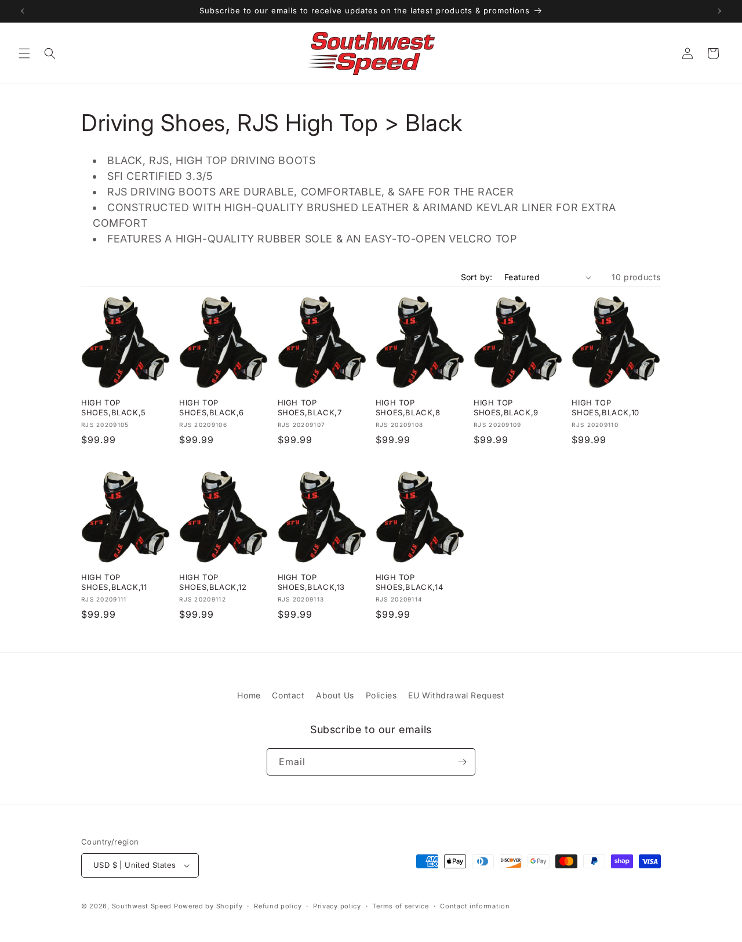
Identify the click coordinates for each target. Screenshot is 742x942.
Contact (288, 695)
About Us (335, 695)
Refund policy (277, 906)
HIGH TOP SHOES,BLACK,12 (212, 582)
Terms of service (400, 906)
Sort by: (477, 277)
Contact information (475, 906)
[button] (24, 53)
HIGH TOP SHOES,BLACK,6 (211, 407)
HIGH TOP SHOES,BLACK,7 (310, 407)
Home (248, 695)
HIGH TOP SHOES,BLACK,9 (506, 407)
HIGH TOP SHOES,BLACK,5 (113, 407)
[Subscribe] (462, 762)
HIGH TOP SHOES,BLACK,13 (311, 582)
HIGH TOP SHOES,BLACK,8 (408, 407)
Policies (381, 695)
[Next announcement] (719, 11)
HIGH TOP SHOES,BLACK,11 (114, 582)
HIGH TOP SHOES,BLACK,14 (409, 582)
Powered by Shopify (208, 906)
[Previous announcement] (22, 11)
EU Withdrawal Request (456, 695)
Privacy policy (337, 906)
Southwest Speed (142, 906)
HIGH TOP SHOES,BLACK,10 (605, 407)
